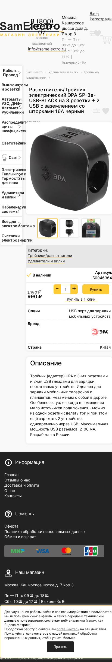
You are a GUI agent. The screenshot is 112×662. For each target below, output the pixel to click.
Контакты (13, 495)
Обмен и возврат (20, 536)
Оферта (11, 526)
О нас (9, 490)
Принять (60, 647)
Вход (94, 13)
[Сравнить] (96, 111)
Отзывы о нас (17, 480)
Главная (12, 474)
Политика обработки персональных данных (45, 531)
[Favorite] (105, 111)
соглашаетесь (68, 629)
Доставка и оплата (21, 485)
